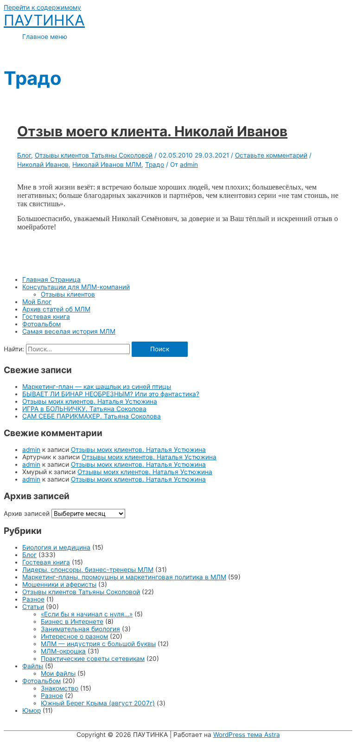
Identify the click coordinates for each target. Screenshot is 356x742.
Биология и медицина (56, 547)
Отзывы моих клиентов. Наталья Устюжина (89, 401)
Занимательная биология (80, 629)
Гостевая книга (46, 316)
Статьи (33, 606)
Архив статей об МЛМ (56, 309)
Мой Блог (36, 301)
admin (31, 449)
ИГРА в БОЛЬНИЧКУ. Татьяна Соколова (84, 408)
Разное (33, 599)
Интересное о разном (74, 636)
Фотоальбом (41, 324)
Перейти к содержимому (42, 7)
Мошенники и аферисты (59, 584)
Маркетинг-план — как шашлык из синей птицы (96, 386)
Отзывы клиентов (68, 294)
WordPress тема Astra (246, 734)
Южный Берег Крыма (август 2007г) (98, 703)
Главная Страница (51, 279)
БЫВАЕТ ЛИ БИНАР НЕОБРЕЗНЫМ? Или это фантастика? (110, 394)
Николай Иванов (43, 164)
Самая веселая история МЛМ (68, 331)
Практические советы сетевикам (93, 658)
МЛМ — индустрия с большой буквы (98, 643)
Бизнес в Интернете (72, 621)
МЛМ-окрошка (63, 651)
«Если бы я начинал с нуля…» (87, 614)
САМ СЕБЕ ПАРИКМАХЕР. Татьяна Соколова (91, 416)
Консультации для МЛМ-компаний (76, 287)
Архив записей (27, 513)
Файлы (32, 666)
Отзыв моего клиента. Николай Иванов (152, 131)
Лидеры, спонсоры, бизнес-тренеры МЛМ (87, 569)
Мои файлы (58, 673)
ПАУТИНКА (44, 20)
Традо (154, 164)
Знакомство (59, 688)
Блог (29, 554)
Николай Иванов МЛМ (106, 164)
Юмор (31, 710)
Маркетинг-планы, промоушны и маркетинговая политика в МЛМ (124, 577)
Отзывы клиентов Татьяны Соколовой (81, 592)
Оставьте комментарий (271, 155)
